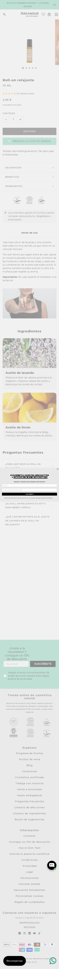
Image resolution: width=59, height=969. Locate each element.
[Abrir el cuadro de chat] (51, 865)
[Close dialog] (57, 469)
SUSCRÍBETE (30, 494)
